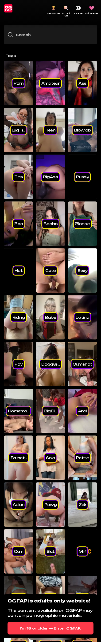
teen (50, 130)
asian (18, 504)
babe (50, 317)
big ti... (18, 130)
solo (50, 457)
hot (19, 270)
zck (82, 504)
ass (82, 83)
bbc (18, 223)
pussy (82, 176)
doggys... (50, 364)
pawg (50, 504)
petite (82, 457)
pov (19, 364)
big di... (50, 410)
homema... (18, 410)
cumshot (82, 364)
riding (18, 317)
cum (18, 551)
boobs (50, 223)
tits (18, 176)
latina (82, 317)
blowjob (82, 130)
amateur (50, 83)
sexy (82, 270)
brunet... (19, 457)
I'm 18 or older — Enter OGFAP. (50, 628)
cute (50, 270)
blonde (82, 223)
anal (82, 410)
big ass (50, 176)
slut (50, 551)
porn (18, 83)
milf (82, 551)
